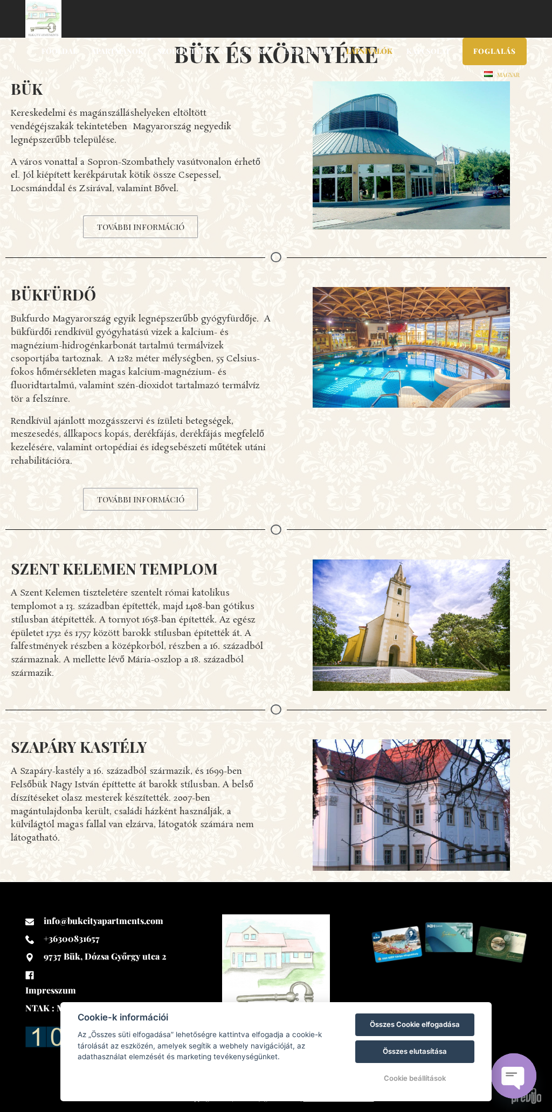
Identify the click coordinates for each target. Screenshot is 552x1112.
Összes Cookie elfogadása (415, 1024)
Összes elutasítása (415, 1051)
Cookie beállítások (415, 1078)
